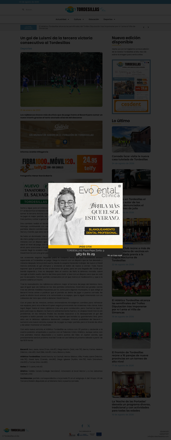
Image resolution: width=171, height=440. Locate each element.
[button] (119, 186)
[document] (85, 220)
